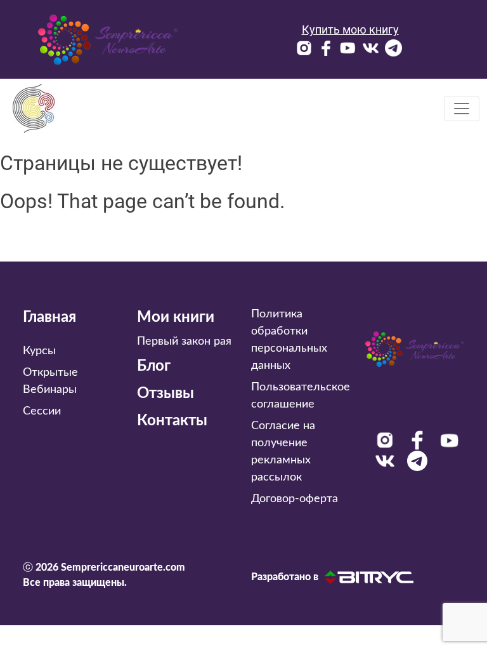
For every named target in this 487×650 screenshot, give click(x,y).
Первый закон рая (184, 341)
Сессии (42, 411)
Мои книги (175, 317)
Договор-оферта (294, 499)
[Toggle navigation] (461, 108)
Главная (49, 317)
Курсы (39, 351)
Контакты (172, 420)
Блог (154, 366)
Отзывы (165, 393)
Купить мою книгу (350, 29)
